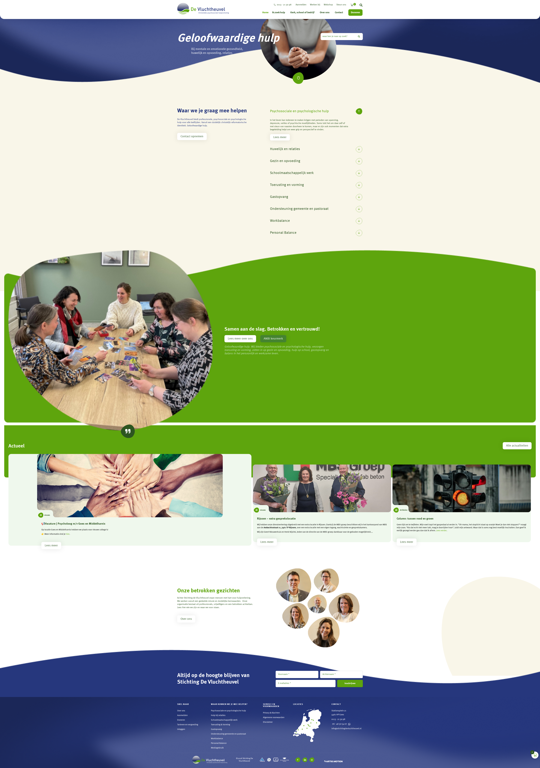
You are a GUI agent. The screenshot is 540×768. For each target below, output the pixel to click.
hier (67, 534)
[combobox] (339, 36)
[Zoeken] (360, 36)
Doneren (355, 12)
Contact (339, 12)
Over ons (324, 12)
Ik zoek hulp (278, 12)
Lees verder (441, 531)
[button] (361, 6)
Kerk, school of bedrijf (302, 12)
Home (265, 12)
